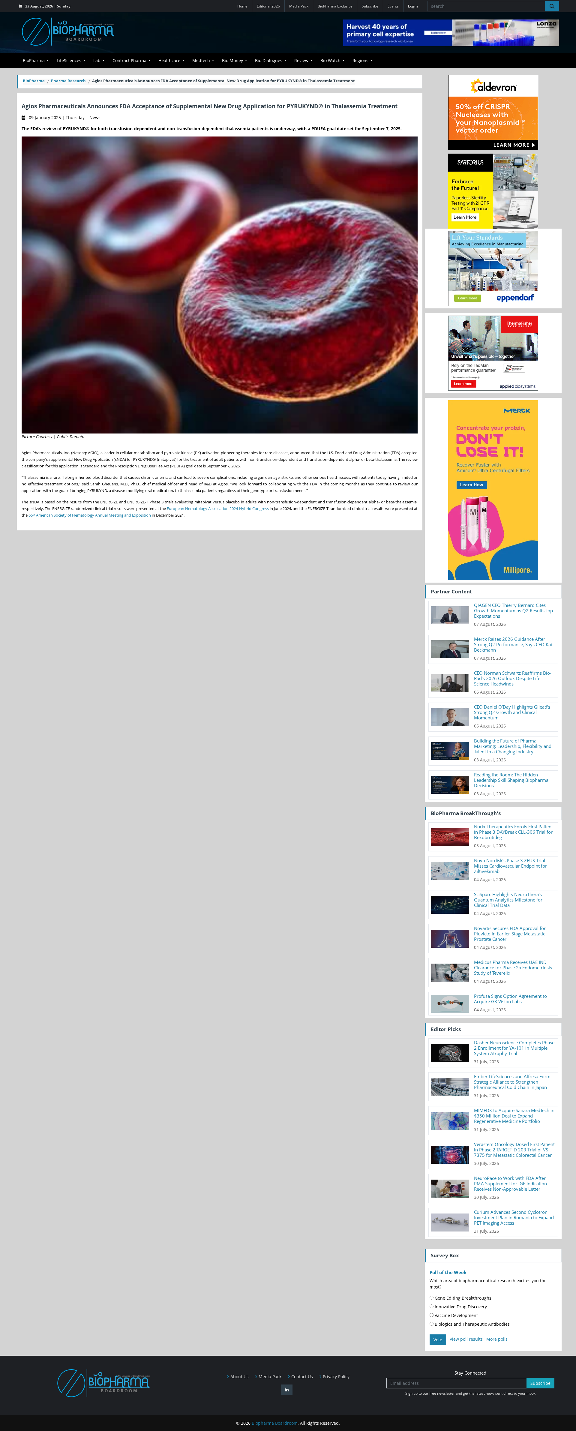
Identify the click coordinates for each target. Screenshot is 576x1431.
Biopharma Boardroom (275, 1423)
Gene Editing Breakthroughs (462, 1298)
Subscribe (370, 6)
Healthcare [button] (169, 60)
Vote (438, 1339)
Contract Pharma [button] (129, 60)
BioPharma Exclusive (335, 6)
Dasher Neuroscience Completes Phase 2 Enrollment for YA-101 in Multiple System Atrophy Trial (514, 1048)
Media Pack (298, 6)
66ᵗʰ (31, 515)
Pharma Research (68, 80)
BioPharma (34, 80)
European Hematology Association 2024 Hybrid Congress (217, 508)
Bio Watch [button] (330, 60)
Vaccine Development (456, 1315)
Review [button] (301, 60)
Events (393, 6)
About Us (239, 1376)
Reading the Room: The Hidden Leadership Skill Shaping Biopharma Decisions (511, 780)
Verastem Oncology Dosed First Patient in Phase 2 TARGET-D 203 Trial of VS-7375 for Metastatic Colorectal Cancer (514, 1149)
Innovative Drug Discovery (460, 1307)
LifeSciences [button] (69, 60)
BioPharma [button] (34, 60)
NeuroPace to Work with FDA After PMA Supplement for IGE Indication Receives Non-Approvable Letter (510, 1183)
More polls (497, 1339)
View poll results (466, 1339)
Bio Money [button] (232, 60)
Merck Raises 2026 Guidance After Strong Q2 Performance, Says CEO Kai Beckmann (513, 644)
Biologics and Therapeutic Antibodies (472, 1324)
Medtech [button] (201, 60)
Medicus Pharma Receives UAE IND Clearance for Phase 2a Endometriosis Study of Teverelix (513, 967)
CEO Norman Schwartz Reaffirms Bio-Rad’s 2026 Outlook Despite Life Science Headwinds (512, 678)
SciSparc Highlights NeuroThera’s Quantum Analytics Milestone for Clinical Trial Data (508, 899)
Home (242, 6)
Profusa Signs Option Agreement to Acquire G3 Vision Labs (510, 998)
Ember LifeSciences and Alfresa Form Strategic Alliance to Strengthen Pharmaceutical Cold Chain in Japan (512, 1081)
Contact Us (301, 1376)
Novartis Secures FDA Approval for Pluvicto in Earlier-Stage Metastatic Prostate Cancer (510, 933)
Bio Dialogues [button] (268, 60)
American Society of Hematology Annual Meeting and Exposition (93, 515)
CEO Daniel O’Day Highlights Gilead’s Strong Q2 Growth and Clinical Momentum (512, 712)
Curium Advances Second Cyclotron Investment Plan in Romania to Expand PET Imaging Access (514, 1217)
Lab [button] (96, 60)
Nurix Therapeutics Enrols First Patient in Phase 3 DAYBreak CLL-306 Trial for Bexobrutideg (513, 832)
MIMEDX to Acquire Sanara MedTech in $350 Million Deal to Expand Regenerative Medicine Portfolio (514, 1115)
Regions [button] (360, 60)
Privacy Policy (336, 1376)
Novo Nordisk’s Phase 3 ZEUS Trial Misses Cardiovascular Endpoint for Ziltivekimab (510, 865)
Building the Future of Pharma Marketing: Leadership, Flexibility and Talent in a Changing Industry (512, 746)
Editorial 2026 (268, 6)
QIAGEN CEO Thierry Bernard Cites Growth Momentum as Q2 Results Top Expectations (513, 610)
